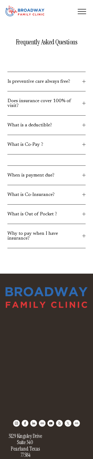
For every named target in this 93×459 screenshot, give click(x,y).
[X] (68, 423)
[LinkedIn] (33, 423)
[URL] (42, 423)
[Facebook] (25, 423)
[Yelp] (59, 423)
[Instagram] (16, 423)
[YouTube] (50, 423)
